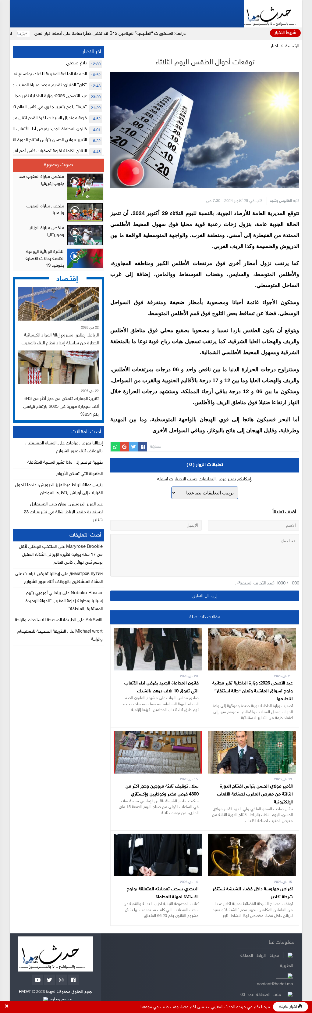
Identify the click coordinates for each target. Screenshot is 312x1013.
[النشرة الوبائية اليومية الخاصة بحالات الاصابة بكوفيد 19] (58, 259)
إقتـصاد (67, 279)
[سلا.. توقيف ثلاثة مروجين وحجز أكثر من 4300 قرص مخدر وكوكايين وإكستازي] (157, 734)
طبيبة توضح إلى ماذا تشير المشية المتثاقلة (65, 462)
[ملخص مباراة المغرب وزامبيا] (58, 212)
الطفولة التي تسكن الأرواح (79, 473)
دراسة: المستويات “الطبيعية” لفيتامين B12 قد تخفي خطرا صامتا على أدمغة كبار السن (152, 33)
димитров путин (86, 574)
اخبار (274, 46)
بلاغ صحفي (76, 63)
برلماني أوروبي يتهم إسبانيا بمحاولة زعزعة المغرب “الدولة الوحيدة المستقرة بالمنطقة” (64, 601)
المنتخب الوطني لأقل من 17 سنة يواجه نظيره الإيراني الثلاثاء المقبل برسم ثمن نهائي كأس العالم (61, 554)
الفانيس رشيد (281, 201)
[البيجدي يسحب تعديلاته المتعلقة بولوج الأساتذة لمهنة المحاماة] (157, 837)
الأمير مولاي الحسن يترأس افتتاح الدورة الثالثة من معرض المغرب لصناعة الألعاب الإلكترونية (255, 794)
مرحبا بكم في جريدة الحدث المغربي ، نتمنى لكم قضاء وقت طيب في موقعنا (205, 1007)
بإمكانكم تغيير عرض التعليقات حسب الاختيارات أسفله (205, 479)
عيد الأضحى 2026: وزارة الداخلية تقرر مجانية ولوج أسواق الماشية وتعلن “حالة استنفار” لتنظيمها (252, 691)
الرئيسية (292, 46)
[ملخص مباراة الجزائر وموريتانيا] (58, 235)
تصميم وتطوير (60, 999)
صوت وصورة (58, 165)
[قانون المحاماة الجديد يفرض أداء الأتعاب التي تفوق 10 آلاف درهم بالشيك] (157, 631)
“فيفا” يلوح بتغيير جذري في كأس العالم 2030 (46, 107)
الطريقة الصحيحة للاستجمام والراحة (45, 620)
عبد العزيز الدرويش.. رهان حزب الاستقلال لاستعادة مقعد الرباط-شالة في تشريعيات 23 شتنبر (63, 512)
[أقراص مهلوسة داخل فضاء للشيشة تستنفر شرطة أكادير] (252, 837)
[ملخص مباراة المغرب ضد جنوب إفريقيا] (58, 186)
